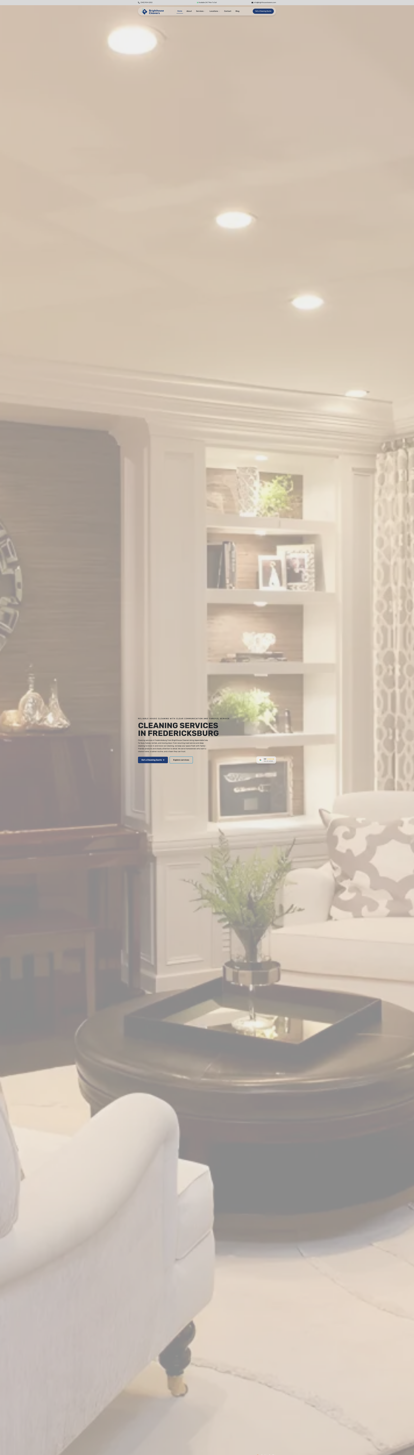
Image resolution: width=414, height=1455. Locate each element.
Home (179, 11)
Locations (214, 11)
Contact (227, 11)
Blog (237, 11)
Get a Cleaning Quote (263, 11)
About (189, 11)
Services (200, 11)
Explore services (181, 760)
